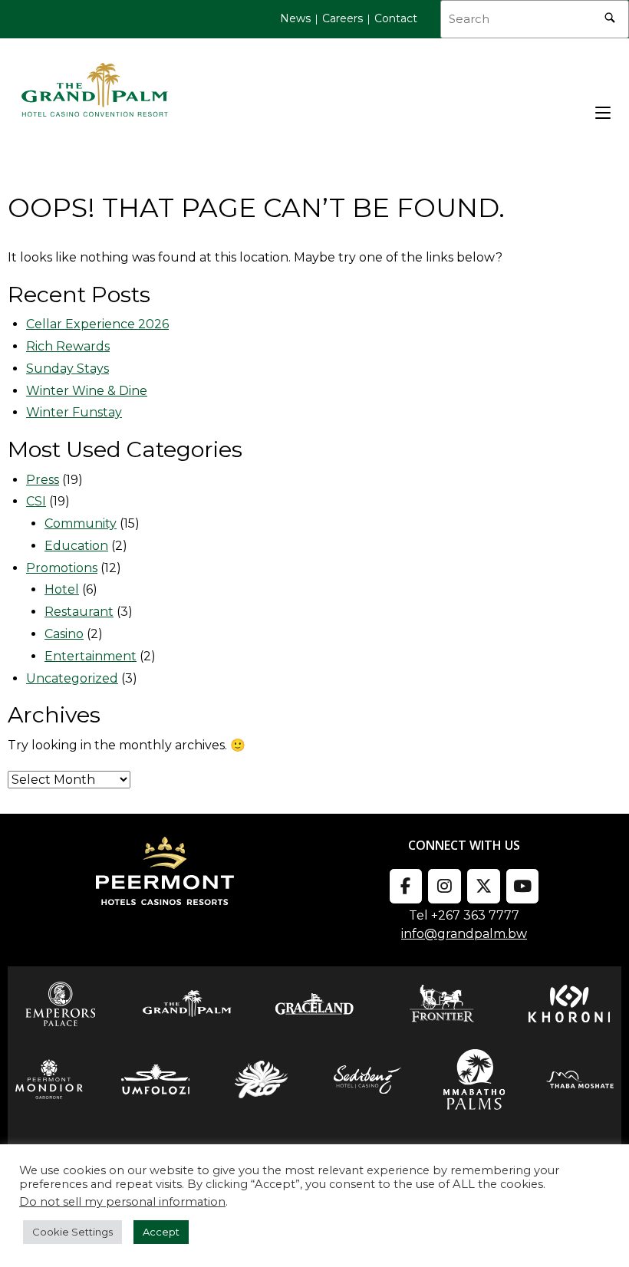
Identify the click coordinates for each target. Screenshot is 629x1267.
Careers (342, 18)
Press (42, 479)
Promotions (61, 568)
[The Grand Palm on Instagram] (444, 886)
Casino (64, 634)
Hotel (61, 589)
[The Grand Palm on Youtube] (522, 886)
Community (80, 523)
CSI (36, 501)
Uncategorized (72, 678)
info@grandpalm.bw (464, 933)
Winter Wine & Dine (86, 390)
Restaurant (79, 611)
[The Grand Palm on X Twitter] (483, 886)
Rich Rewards (68, 346)
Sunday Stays (67, 368)
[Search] (610, 15)
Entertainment (90, 656)
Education (76, 545)
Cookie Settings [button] (72, 1232)
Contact (395, 18)
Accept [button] (161, 1232)
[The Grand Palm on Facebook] (406, 886)
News (295, 18)
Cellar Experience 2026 (97, 324)
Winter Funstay (74, 412)
